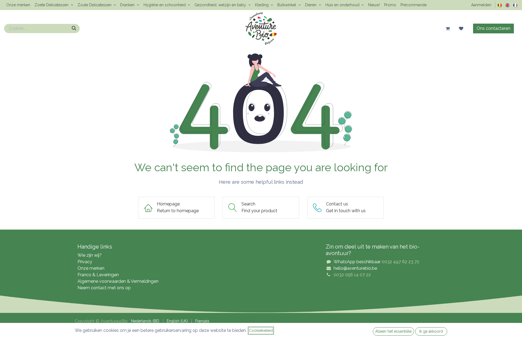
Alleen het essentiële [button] (393, 331)
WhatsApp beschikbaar (357, 261)
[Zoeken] (74, 28)
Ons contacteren (493, 28)
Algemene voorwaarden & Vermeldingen (118, 281)
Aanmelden (481, 5)
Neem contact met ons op (104, 287)
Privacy (84, 261)
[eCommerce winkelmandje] (447, 28)
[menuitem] (18, 5)
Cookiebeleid (261, 330)
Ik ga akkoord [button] (431, 331)
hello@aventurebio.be (355, 268)
